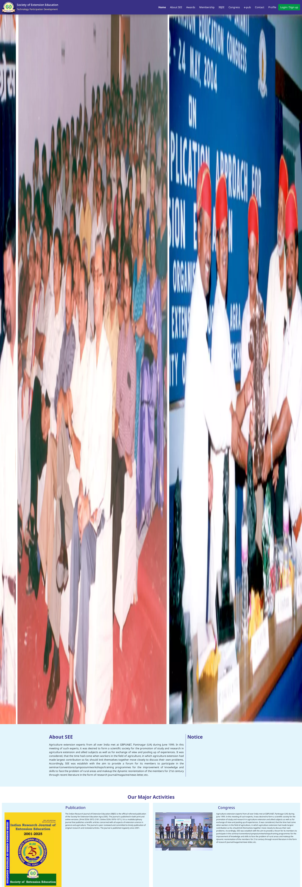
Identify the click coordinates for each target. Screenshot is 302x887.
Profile (272, 7)
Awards (190, 7)
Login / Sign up (289, 7)
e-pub (247, 7)
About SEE (176, 7)
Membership (207, 7)
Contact (259, 7)
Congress (234, 7)
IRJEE (221, 7)
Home (162, 7)
